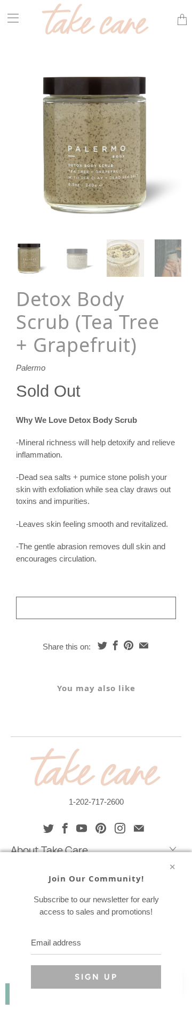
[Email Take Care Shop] (139, 828)
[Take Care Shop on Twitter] (48, 828)
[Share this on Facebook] (115, 645)
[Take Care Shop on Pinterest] (100, 828)
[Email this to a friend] (144, 645)
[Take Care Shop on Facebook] (65, 828)
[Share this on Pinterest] (128, 645)
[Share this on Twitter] (102, 645)
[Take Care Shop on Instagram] (120, 828)
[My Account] (9, 17)
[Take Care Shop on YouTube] (81, 828)
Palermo (30, 367)
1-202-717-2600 (96, 801)
